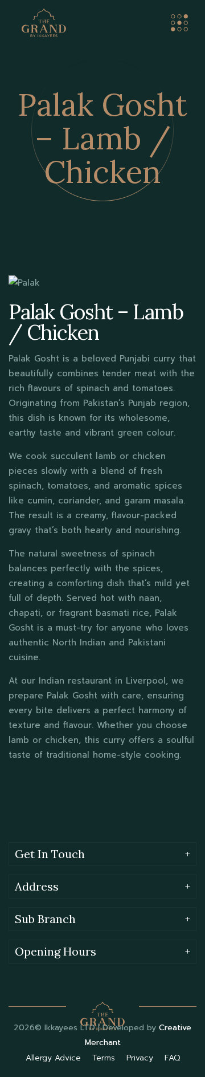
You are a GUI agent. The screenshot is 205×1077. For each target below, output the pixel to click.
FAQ (172, 1058)
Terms (105, 1058)
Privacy (141, 1058)
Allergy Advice (55, 1058)
